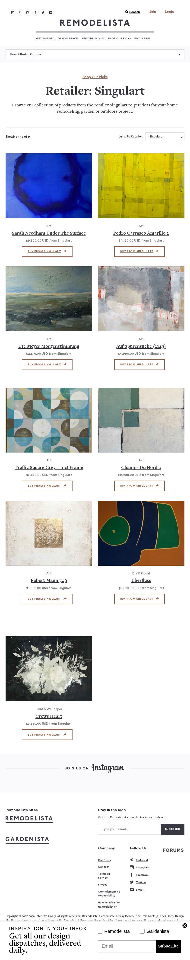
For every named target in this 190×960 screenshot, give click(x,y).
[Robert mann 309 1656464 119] (49, 533)
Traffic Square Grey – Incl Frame (49, 468)
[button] (131, 12)
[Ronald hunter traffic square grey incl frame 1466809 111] (49, 420)
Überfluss (141, 580)
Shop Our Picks (119, 38)
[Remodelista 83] (43, 12)
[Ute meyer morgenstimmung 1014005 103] (49, 298)
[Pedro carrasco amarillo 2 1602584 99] (141, 185)
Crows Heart (48, 716)
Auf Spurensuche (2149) (141, 346)
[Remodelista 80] (20, 12)
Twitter (141, 882)
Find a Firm (142, 38)
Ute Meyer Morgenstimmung (48, 346)
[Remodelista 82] (35, 12)
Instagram (142, 867)
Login (169, 11)
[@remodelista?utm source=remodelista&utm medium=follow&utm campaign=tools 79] (12, 12)
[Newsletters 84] (51, 12)
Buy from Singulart (44, 251)
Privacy (103, 884)
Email (139, 889)
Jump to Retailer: (131, 136)
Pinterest (142, 860)
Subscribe (168, 946)
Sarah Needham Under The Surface (49, 233)
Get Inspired (45, 38)
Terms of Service (104, 875)
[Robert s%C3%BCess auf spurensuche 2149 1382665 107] (141, 298)
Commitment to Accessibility (109, 893)
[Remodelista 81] (28, 12)
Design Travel (68, 38)
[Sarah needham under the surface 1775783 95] (49, 185)
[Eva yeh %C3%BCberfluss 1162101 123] (141, 533)
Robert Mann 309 (49, 580)
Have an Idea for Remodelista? (109, 904)
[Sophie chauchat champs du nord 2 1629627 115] (141, 420)
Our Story (104, 860)
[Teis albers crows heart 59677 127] (49, 668)
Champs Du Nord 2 (141, 468)
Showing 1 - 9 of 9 (18, 136)
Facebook (142, 875)
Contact (104, 866)
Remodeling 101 (93, 38)
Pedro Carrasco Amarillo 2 (141, 233)
